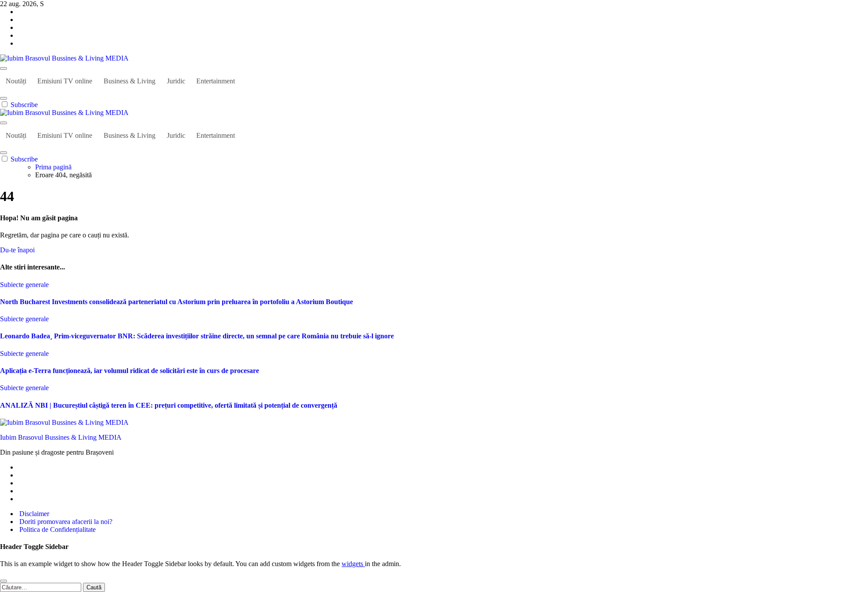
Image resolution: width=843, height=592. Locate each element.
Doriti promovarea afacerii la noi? (65, 521)
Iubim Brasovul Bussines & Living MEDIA (61, 437)
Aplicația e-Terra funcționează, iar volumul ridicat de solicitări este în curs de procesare (129, 370)
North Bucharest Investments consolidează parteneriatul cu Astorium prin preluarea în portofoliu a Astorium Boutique (176, 301)
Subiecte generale (24, 284)
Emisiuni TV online (64, 81)
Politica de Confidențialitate (57, 529)
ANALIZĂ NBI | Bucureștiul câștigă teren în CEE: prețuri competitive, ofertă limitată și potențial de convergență (168, 405)
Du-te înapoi (17, 250)
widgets (353, 563)
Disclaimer (33, 513)
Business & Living (129, 81)
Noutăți (16, 81)
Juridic (176, 81)
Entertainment (215, 81)
